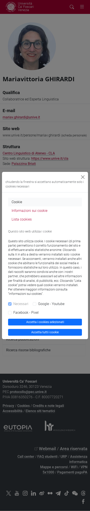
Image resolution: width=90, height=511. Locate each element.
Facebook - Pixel (26, 312)
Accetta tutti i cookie (45, 332)
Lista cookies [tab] (22, 219)
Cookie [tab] (17, 202)
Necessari (20, 304)
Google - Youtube (51, 304)
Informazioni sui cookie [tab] (29, 211)
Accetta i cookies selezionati (45, 322)
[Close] (82, 177)
